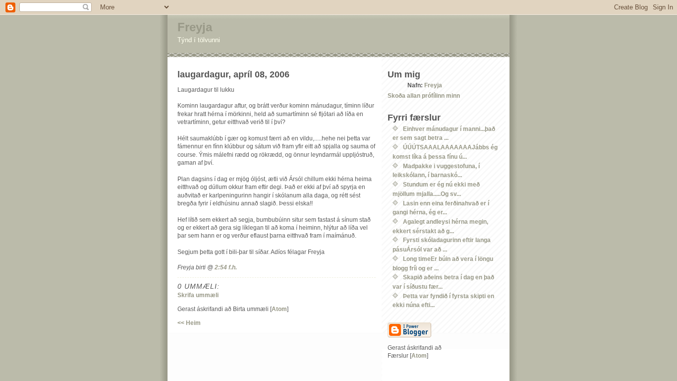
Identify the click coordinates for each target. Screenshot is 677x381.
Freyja (194, 27)
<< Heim (189, 322)
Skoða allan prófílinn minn (424, 95)
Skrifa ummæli (198, 295)
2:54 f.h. (226, 267)
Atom (279, 309)
